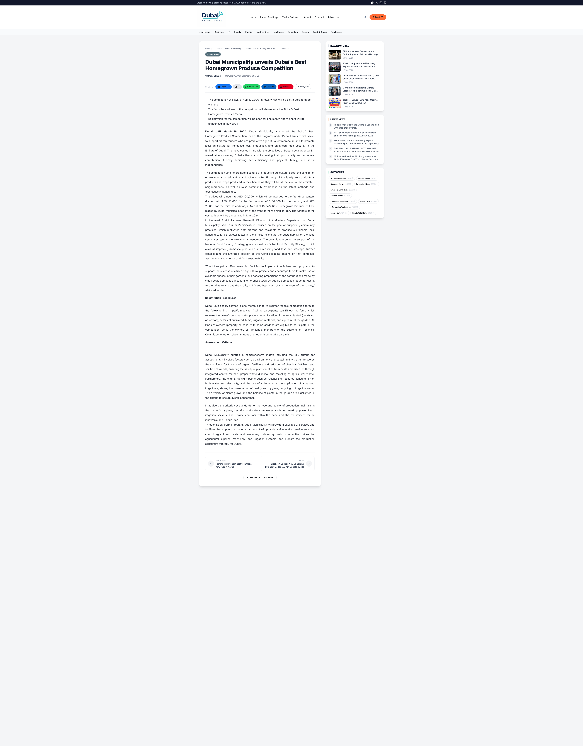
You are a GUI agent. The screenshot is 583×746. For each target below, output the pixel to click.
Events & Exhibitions (343, 190)
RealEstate (336, 32)
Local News (204, 32)
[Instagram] (381, 3)
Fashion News (340, 195)
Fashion (249, 32)
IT (229, 32)
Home (253, 17)
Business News (341, 184)
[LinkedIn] (385, 3)
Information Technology (344, 207)
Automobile (263, 32)
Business (219, 32)
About (307, 17)
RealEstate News (363, 213)
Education (293, 32)
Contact (319, 17)
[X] (376, 3)
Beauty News (367, 178)
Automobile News (342, 178)
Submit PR (378, 17)
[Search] (365, 17)
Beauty (237, 32)
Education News (366, 184)
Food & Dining (320, 32)
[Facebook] (372, 3)
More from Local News (261, 477)
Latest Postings (269, 17)
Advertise (333, 17)
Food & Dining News (343, 201)
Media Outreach (291, 17)
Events (305, 32)
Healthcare (278, 32)
